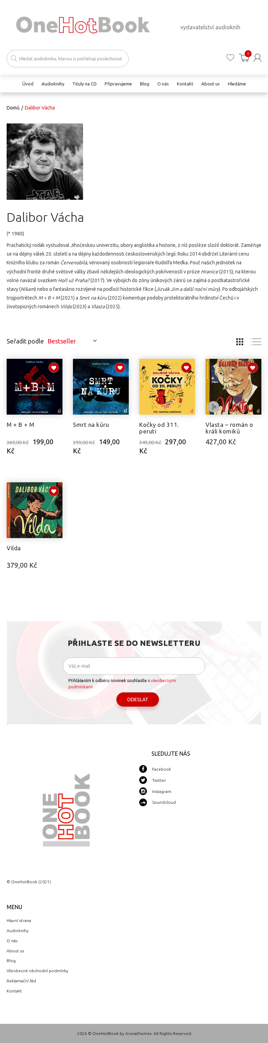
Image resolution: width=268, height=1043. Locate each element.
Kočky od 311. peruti (159, 427)
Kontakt (14, 991)
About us (15, 950)
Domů (13, 108)
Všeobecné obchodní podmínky (37, 970)
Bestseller (61, 341)
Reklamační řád (21, 980)
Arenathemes (138, 1033)
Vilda (14, 548)
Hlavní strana (19, 920)
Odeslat (137, 699)
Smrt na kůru (91, 424)
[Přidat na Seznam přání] (54, 367)
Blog (11, 960)
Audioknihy (18, 930)
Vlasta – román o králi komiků (229, 427)
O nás (12, 940)
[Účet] (257, 58)
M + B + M (21, 424)
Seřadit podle (25, 341)
